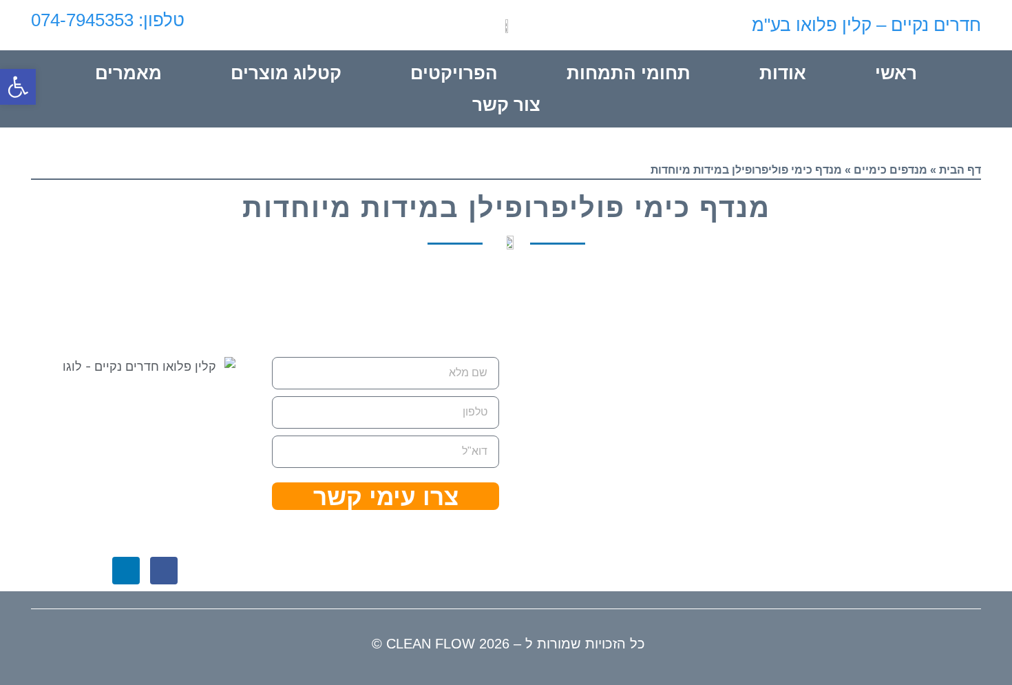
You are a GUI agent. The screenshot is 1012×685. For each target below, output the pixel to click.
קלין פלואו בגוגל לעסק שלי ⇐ (144, 523)
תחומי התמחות (629, 73)
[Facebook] (164, 570)
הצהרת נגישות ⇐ (101, 478)
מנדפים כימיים (890, 170)
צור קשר (506, 104)
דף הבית (960, 170)
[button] (18, 87)
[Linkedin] (126, 570)
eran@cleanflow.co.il (623, 541)
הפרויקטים (454, 73)
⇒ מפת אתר (204, 478)
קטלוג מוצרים (286, 73)
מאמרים (128, 73)
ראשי (896, 73)
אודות (782, 73)
